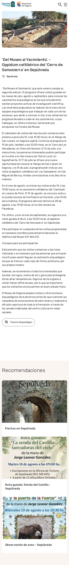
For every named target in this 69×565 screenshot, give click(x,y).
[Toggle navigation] (65, 4)
